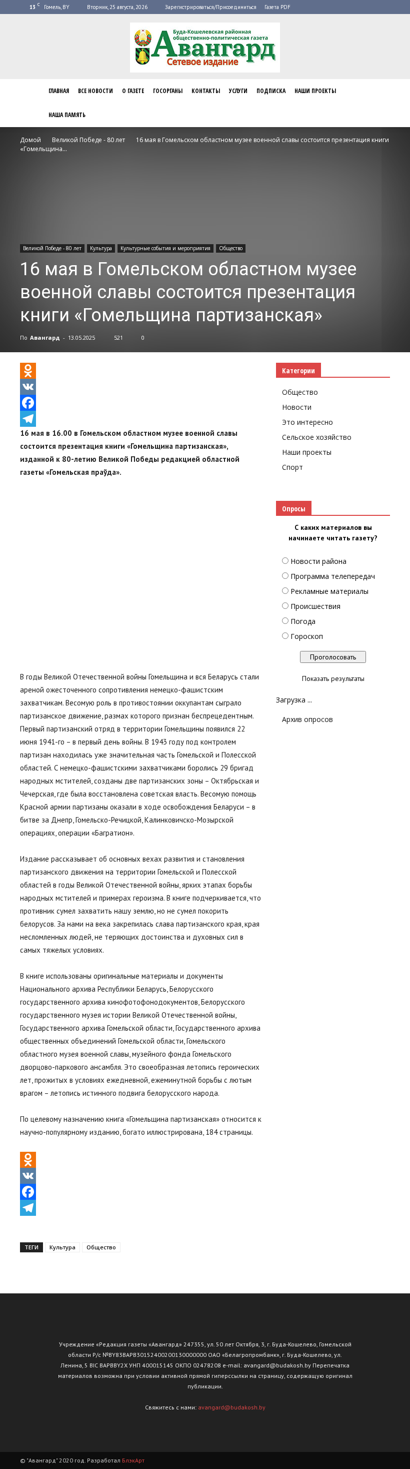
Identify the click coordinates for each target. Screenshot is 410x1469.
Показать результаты (333, 678)
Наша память (67, 115)
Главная (58, 91)
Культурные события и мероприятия (165, 248)
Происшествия (315, 606)
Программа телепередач (332, 576)
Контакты (206, 91)
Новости (297, 407)
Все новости (95, 91)
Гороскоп (306, 636)
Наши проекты (315, 91)
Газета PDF (277, 7)
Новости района (318, 561)
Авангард (45, 337)
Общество (230, 248)
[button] (378, 103)
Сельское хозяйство (317, 437)
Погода (303, 621)
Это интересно (307, 422)
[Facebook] (141, 403)
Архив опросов (307, 719)
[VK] (141, 387)
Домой (30, 140)
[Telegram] (141, 419)
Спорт (292, 467)
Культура (101, 248)
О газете (133, 91)
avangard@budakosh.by (232, 1407)
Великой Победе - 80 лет (52, 248)
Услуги (238, 91)
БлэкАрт (133, 1460)
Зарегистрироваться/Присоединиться (210, 7)
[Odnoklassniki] (141, 371)
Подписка (271, 91)
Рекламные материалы (329, 591)
